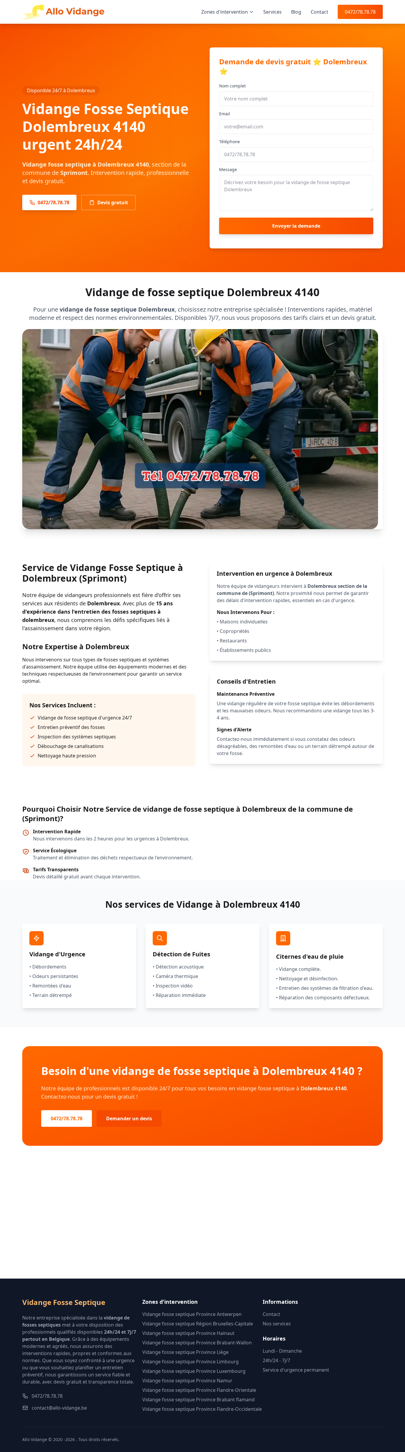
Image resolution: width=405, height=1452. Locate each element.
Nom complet (232, 86)
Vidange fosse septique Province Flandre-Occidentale (202, 1409)
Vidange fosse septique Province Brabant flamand (198, 1399)
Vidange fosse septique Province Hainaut (188, 1333)
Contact (319, 12)
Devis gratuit (112, 202)
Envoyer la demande (296, 226)
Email (224, 114)
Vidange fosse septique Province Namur (187, 1380)
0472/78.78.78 (360, 12)
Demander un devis (129, 1118)
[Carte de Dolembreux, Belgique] (202, 1222)
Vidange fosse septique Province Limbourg (190, 1361)
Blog (296, 12)
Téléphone (229, 141)
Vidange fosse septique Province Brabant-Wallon (197, 1342)
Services (272, 12)
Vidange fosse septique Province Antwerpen (192, 1314)
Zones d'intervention (224, 12)
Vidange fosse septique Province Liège (185, 1352)
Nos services (277, 1323)
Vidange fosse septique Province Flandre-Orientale (199, 1390)
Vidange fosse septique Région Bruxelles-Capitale (197, 1323)
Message (228, 169)
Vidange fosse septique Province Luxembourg (193, 1371)
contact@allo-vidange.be (59, 1408)
